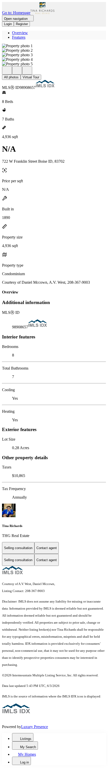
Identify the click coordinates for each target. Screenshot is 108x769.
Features (18, 37)
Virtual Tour (31, 77)
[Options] (7, 70)
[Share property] (27, 70)
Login (8, 24)
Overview (20, 33)
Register (22, 24)
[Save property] (17, 70)
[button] (54, 46)
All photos (11, 77)
